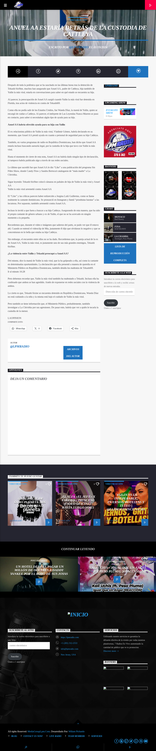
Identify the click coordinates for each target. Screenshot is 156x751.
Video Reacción (78, 20)
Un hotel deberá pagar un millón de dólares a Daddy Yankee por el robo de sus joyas (39, 570)
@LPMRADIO (78, 47)
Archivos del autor (73, 352)
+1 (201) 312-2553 (69, 643)
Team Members (76, 736)
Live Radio (55, 736)
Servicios (96, 736)
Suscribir (111, 303)
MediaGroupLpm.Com (39, 731)
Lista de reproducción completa (120, 253)
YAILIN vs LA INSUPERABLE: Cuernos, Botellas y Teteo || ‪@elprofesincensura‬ (126, 502)
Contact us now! (33, 736)
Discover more (110, 651)
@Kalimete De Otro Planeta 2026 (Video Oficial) (30, 502)
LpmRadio (111, 85)
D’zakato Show (112, 111)
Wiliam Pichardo (77, 731)
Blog (14, 736)
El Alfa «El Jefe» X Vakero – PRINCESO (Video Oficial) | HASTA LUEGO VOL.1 (78, 502)
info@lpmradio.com (69, 649)
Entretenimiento (67, 484)
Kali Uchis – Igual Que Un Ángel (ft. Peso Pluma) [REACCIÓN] (117, 569)
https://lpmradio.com (70, 637)
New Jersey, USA (68, 655)
